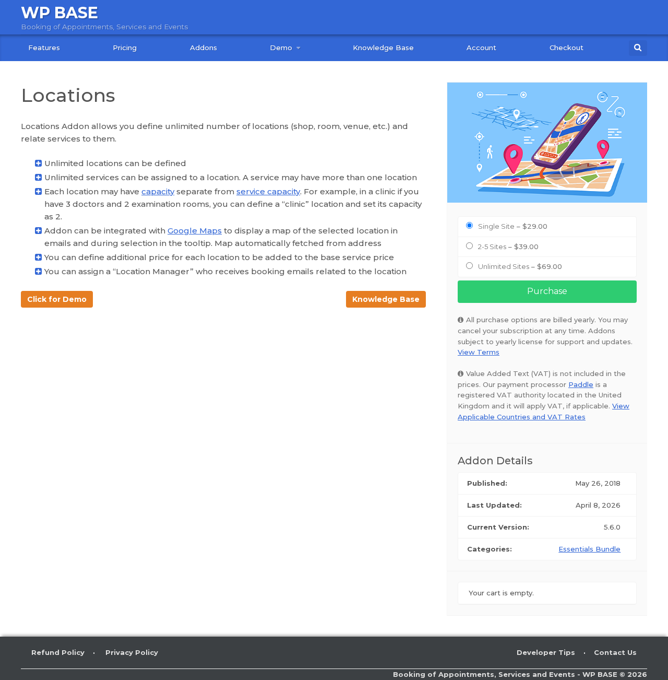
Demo (281, 47)
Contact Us (615, 652)
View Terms (478, 352)
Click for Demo (57, 299)
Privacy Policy (131, 652)
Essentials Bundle (589, 549)
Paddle (580, 384)
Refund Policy (58, 652)
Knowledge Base (383, 47)
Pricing (125, 47)
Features (44, 47)
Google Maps (195, 231)
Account (481, 47)
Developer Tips (546, 652)
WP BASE (59, 12)
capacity (157, 191)
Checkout (566, 47)
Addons (203, 47)
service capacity (268, 191)
